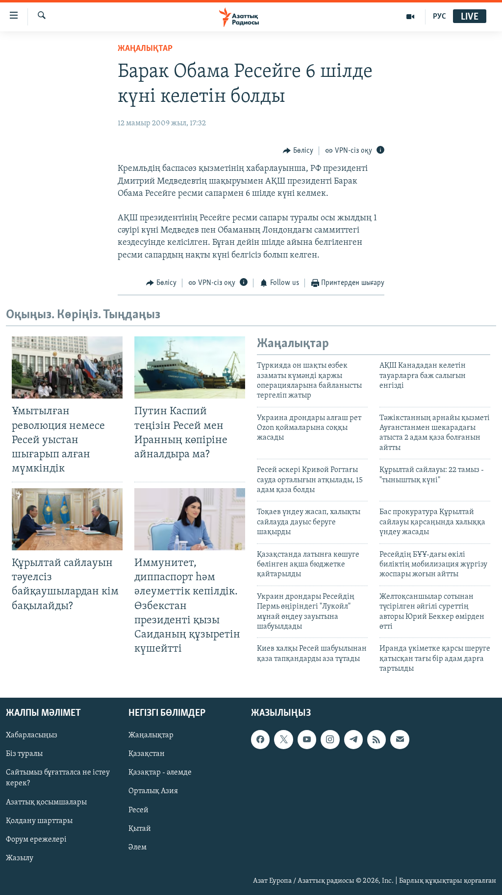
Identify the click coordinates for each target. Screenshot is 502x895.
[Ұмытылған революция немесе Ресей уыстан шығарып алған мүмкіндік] (67, 367)
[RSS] (376, 739)
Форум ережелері (36, 839)
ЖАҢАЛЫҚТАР (145, 49)
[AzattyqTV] (411, 16)
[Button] (298, 150)
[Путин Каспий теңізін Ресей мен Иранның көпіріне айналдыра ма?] (189, 367)
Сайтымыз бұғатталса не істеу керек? (58, 778)
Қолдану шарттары (39, 820)
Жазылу (19, 858)
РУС (439, 17)
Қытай (139, 828)
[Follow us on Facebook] (260, 739)
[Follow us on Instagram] (330, 739)
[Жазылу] (399, 739)
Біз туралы (24, 754)
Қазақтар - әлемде (160, 773)
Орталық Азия (153, 791)
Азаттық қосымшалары (46, 802)
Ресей (138, 810)
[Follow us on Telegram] (353, 739)
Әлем (137, 847)
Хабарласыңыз (31, 735)
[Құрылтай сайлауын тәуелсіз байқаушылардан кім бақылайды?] (67, 519)
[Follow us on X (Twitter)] (283, 739)
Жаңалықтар (151, 735)
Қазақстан (146, 754)
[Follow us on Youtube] (307, 739)
